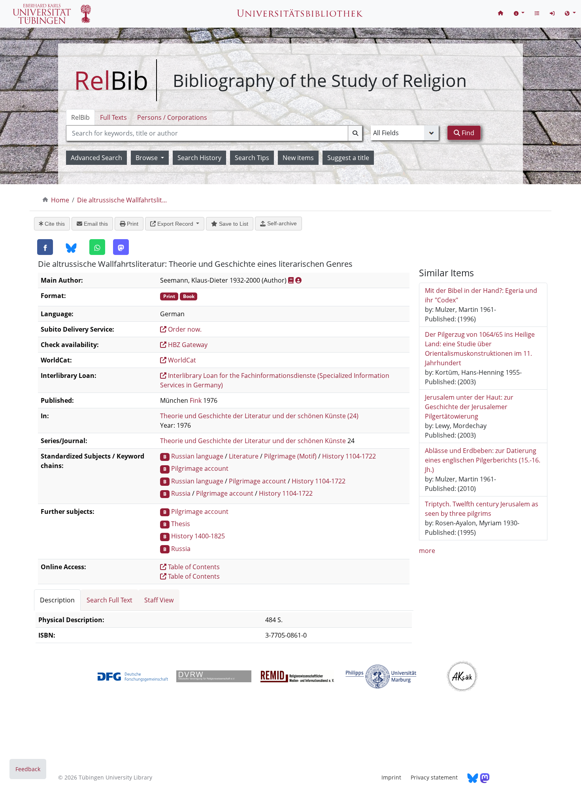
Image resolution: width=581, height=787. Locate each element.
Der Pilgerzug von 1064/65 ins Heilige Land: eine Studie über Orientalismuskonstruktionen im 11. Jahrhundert (480, 348)
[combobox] (214, 133)
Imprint (391, 777)
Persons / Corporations (172, 117)
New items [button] (298, 157)
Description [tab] (57, 600)
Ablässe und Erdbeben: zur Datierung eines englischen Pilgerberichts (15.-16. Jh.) (482, 460)
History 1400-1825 (198, 536)
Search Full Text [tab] (109, 600)
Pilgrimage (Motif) (290, 456)
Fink (196, 400)
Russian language (197, 456)
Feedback (27, 769)
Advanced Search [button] (96, 157)
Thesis (180, 523)
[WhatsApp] (97, 247)
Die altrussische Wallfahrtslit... (122, 200)
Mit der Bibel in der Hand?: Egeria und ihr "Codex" (481, 295)
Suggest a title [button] (348, 157)
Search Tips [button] (252, 157)
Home (60, 200)
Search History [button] (199, 157)
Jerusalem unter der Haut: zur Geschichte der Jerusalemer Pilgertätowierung (469, 407)
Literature (243, 456)
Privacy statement (434, 777)
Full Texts (113, 117)
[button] (519, 13)
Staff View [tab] (159, 600)
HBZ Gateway (187, 344)
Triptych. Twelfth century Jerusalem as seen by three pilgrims (481, 509)
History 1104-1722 (349, 456)
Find (467, 132)
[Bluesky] (71, 247)
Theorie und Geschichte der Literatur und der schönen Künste (253, 440)
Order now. (184, 329)
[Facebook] (45, 247)
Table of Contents (193, 566)
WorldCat (181, 360)
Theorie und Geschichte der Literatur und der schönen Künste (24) (259, 415)
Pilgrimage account (199, 468)
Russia (181, 493)
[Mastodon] (121, 247)
